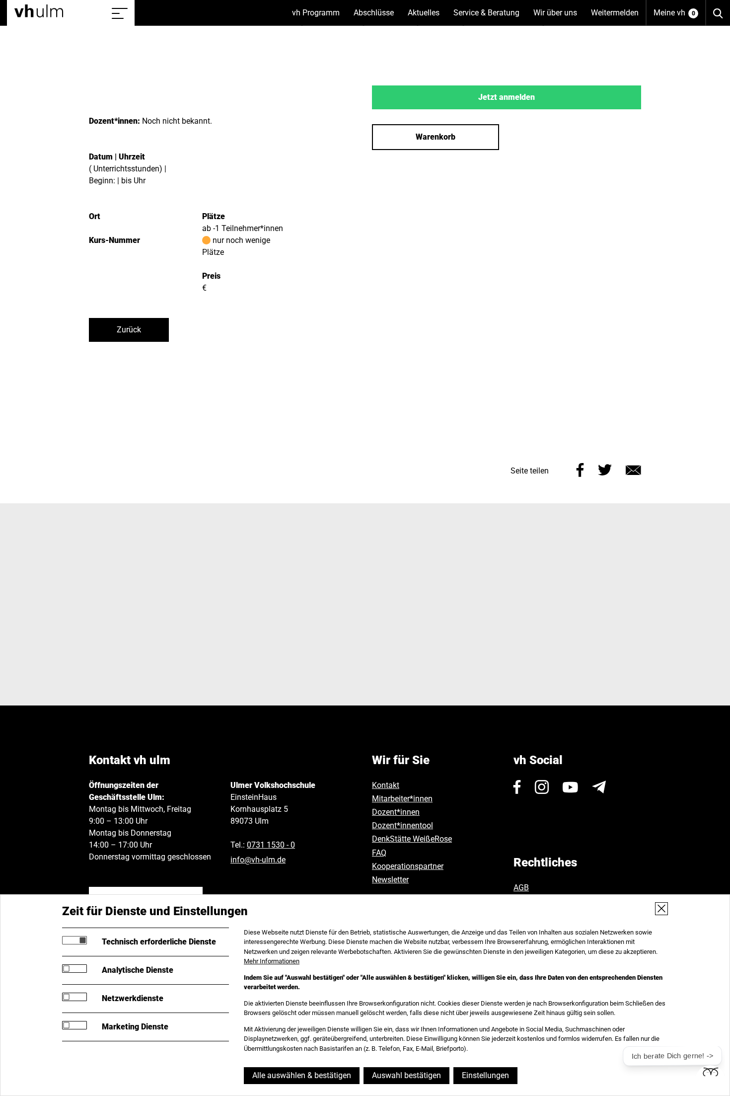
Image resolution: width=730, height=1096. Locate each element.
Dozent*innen (396, 812)
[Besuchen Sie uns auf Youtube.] (570, 787)
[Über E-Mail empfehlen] (633, 469)
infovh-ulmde (258, 859)
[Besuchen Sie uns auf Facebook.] (517, 787)
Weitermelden (615, 12)
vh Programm (319, 17)
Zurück (129, 329)
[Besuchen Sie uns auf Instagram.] (542, 787)
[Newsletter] (599, 787)
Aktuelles (427, 17)
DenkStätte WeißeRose (412, 839)
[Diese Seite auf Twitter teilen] (605, 469)
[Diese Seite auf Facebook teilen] (580, 469)
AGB (521, 887)
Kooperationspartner (407, 866)
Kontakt (385, 785)
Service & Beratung (489, 17)
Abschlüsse (377, 17)
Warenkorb (435, 137)
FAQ (379, 853)
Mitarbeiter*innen (402, 798)
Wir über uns (558, 17)
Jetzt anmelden (506, 97)
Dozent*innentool (402, 825)
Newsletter (390, 879)
